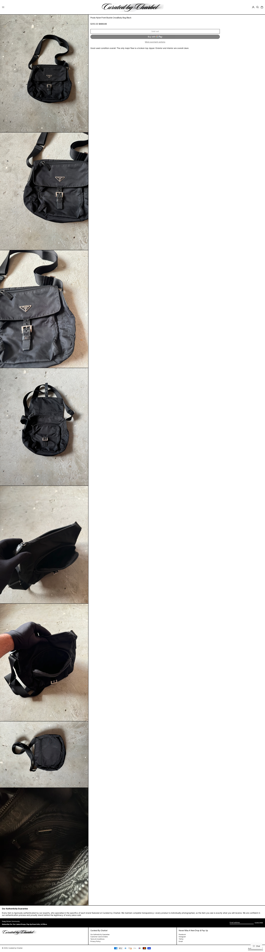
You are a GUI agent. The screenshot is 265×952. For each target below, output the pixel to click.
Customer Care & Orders (99, 937)
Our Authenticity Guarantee (99, 934)
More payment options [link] (155, 42)
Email (181, 941)
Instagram (182, 937)
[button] (257, 7)
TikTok (181, 939)
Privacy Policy (95, 941)
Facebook (182, 934)
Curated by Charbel (15, 948)
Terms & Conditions (97, 939)
